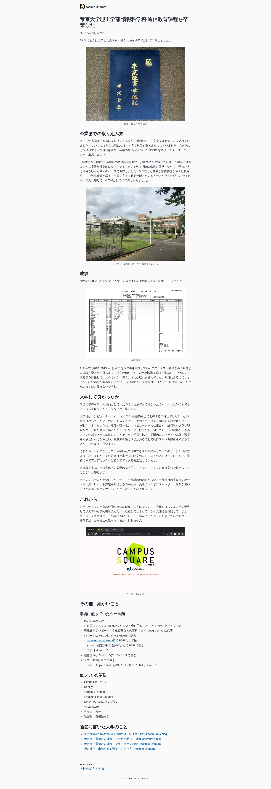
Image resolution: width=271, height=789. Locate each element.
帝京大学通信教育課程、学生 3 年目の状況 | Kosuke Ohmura (122, 743)
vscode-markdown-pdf (101, 640)
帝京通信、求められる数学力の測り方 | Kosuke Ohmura (119, 748)
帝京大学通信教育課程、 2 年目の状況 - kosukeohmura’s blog (123, 738)
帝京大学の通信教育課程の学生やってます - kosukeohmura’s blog (125, 734)
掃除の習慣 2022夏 (92, 768)
